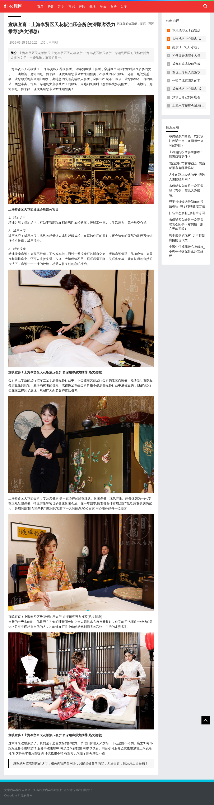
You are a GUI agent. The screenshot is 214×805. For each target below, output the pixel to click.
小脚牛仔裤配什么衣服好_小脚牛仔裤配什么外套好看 (187, 251)
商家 (151, 23)
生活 (92, 6)
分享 (124, 6)
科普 (51, 6)
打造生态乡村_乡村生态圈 (187, 213)
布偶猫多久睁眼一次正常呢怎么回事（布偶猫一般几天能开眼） (186, 224)
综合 (103, 6)
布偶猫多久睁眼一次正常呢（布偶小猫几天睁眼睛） (186, 190)
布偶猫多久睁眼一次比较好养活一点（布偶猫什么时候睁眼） (186, 140)
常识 (72, 6)
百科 (113, 6)
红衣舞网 (13, 6)
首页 (40, 6)
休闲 (82, 6)
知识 (61, 6)
